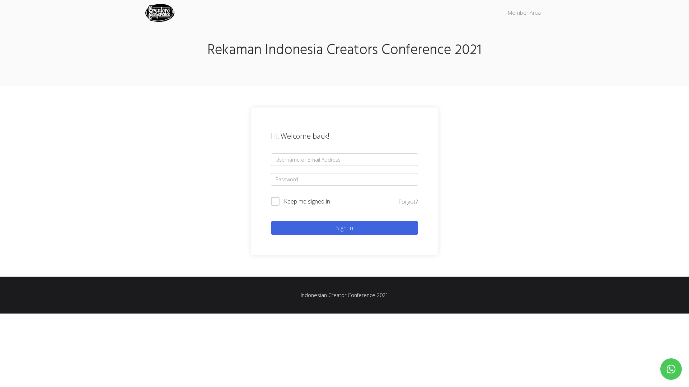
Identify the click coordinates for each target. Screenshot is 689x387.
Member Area (524, 12)
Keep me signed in (307, 201)
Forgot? (408, 202)
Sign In (344, 228)
